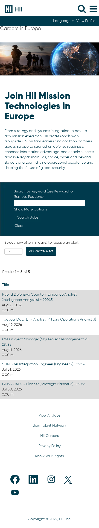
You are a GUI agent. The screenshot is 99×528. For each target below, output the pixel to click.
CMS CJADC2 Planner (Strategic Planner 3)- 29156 (43, 384)
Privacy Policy (49, 446)
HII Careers (49, 436)
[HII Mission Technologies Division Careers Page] (11, 9)
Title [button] (5, 285)
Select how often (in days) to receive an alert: (41, 243)
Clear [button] (19, 226)
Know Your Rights (49, 456)
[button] (93, 9)
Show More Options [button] (30, 209)
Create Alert (42, 251)
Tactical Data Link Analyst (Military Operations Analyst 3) (49, 319)
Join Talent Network (49, 426)
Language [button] (62, 21)
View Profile (85, 21)
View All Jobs (49, 415)
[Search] (81, 9)
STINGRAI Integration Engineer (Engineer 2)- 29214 (43, 364)
